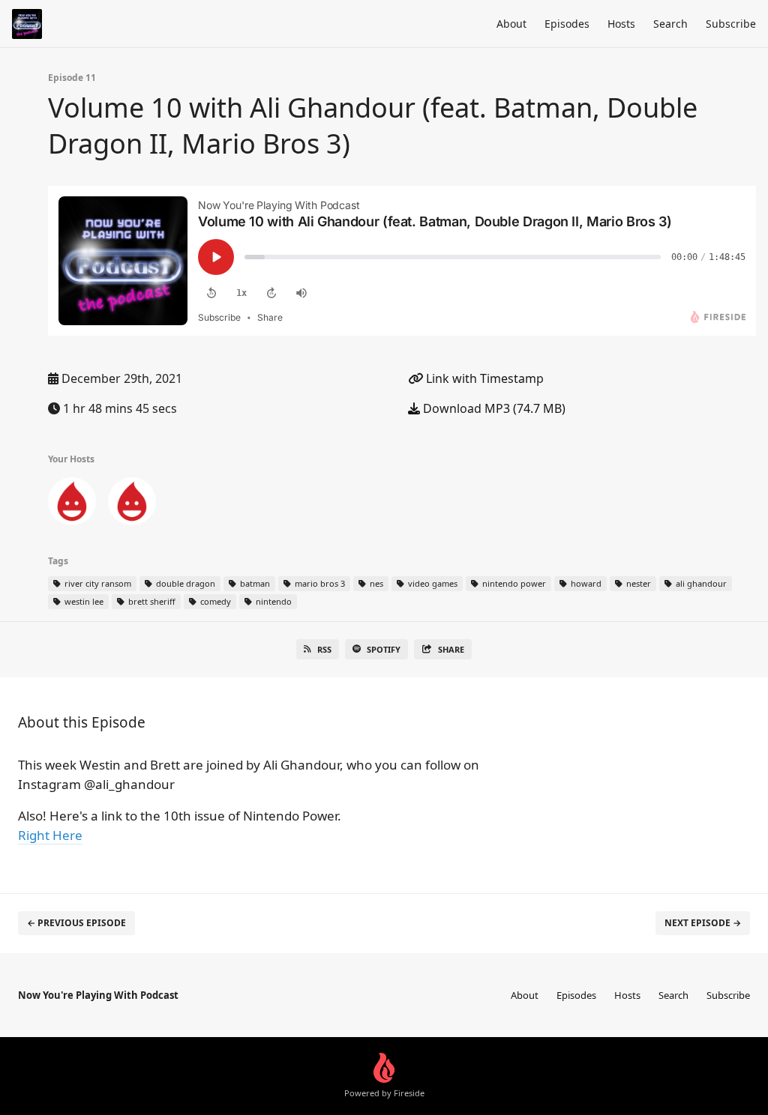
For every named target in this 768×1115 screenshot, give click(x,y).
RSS (324, 649)
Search (670, 23)
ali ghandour (700, 583)
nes (375, 583)
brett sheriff (151, 601)
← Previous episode (76, 922)
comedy (214, 601)
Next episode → (702, 922)
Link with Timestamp (483, 378)
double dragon (184, 583)
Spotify (383, 649)
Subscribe (731, 23)
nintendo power (513, 583)
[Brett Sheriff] (72, 504)
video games (432, 583)
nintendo (273, 601)
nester (637, 583)
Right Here (50, 835)
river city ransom (96, 583)
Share (451, 649)
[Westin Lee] (132, 504)
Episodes (567, 23)
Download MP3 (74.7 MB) (493, 408)
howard (585, 583)
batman (254, 583)
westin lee (83, 601)
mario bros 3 (318, 583)
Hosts (621, 23)
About (511, 23)
